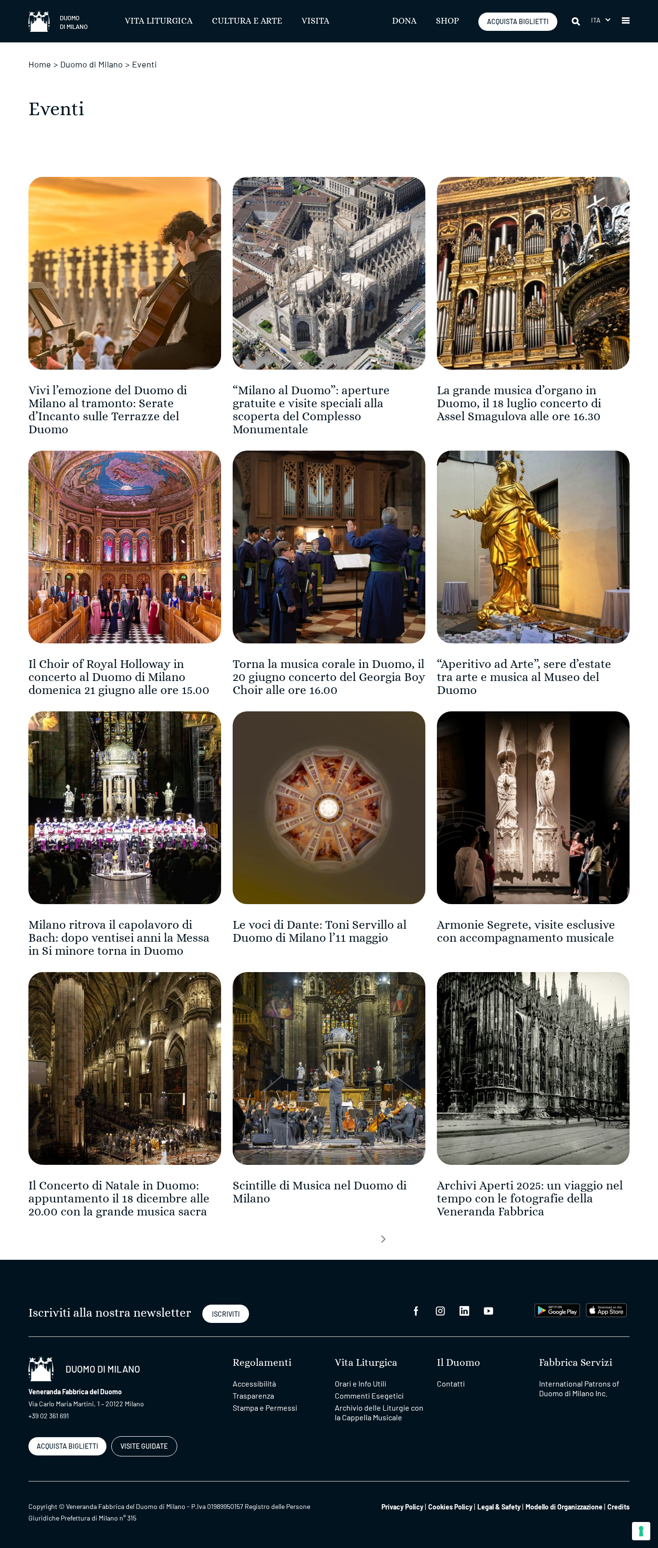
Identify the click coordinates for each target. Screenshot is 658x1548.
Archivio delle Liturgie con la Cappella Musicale (379, 1412)
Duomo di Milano (91, 64)
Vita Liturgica (159, 21)
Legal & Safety (499, 1507)
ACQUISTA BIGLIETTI (518, 21)
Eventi (144, 64)
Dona (404, 21)
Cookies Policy (450, 1507)
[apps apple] (606, 1309)
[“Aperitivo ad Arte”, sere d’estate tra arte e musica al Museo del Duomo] (533, 545)
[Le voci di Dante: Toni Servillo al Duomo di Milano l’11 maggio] (329, 806)
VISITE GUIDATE (144, 1446)
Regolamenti (262, 1363)
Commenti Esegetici (369, 1395)
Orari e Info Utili (360, 1383)
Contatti (451, 1383)
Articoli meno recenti (383, 1239)
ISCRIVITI (226, 1314)
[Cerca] (576, 21)
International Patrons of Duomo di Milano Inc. (579, 1388)
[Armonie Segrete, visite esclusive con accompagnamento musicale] (533, 806)
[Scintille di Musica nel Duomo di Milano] (329, 1067)
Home (39, 64)
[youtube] (488, 1310)
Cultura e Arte (247, 21)
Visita (315, 21)
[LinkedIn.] (464, 1310)
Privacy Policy (402, 1507)
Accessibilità (254, 1383)
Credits (618, 1507)
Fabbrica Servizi (575, 1363)
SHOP (447, 21)
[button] (600, 20)
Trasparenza (253, 1395)
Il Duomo (458, 1363)
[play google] (557, 1309)
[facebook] (416, 1310)
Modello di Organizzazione (564, 1507)
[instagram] (440, 1310)
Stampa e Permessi (265, 1407)
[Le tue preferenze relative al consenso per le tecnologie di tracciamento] (641, 1531)
